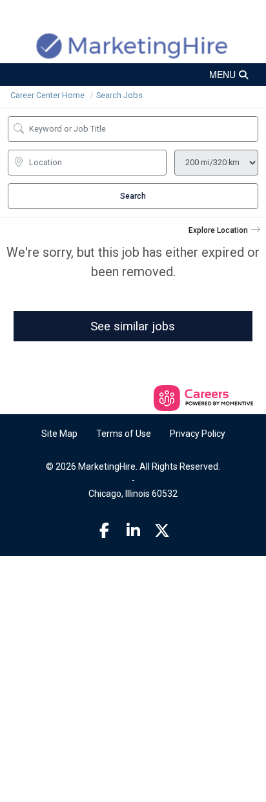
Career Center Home (47, 95)
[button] (133, 74)
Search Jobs (119, 95)
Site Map (59, 433)
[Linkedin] (133, 531)
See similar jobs (132, 326)
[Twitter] (162, 531)
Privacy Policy (197, 433)
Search (133, 196)
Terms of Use (123, 433)
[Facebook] (105, 531)
